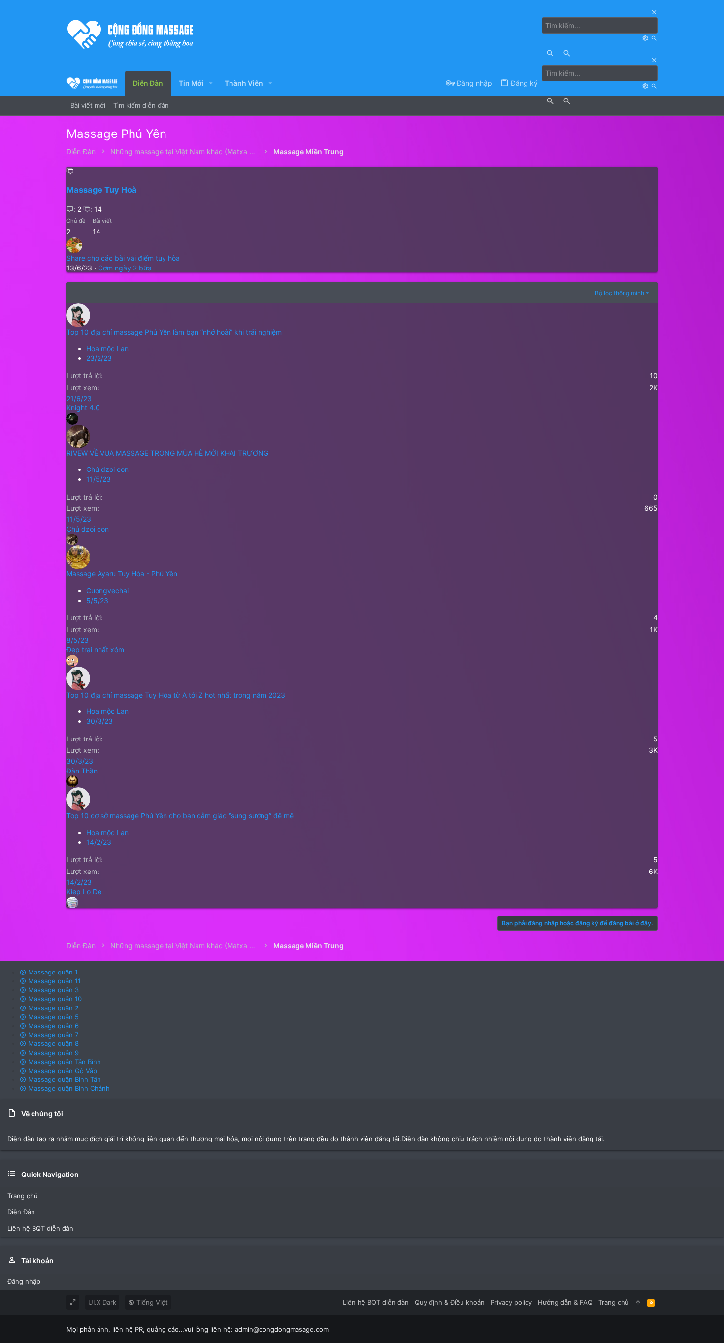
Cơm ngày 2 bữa (125, 268)
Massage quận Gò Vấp (61, 1070)
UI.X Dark (102, 1302)
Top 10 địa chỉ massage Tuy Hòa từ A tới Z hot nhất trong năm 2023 (175, 695)
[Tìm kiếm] (646, 38)
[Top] (638, 1302)
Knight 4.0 (83, 407)
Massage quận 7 (52, 1035)
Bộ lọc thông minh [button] (619, 293)
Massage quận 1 (52, 972)
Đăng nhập (23, 1281)
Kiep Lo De (83, 891)
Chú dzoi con (107, 469)
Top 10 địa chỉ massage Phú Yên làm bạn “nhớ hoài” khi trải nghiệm (174, 332)
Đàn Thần (82, 771)
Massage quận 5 (52, 1017)
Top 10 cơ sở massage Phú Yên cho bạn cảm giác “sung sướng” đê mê (180, 815)
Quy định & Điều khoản (450, 1302)
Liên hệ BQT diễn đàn (40, 1228)
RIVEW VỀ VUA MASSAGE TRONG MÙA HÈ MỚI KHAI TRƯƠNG (167, 453)
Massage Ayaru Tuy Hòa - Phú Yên (121, 574)
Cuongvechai (107, 590)
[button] (211, 83)
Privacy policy (511, 1302)
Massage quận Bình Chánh (68, 1088)
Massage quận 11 (53, 981)
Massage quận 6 (52, 1026)
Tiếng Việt (151, 1302)
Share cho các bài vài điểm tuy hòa (123, 258)
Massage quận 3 (52, 990)
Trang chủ (22, 1196)
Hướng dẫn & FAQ (565, 1302)
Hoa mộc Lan (107, 348)
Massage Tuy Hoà (101, 190)
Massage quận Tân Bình (63, 1062)
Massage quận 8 (52, 1043)
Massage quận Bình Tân (63, 1079)
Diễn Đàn (21, 1212)
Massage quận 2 (52, 1008)
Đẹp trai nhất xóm (95, 649)
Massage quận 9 (52, 1053)
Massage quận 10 (54, 999)
